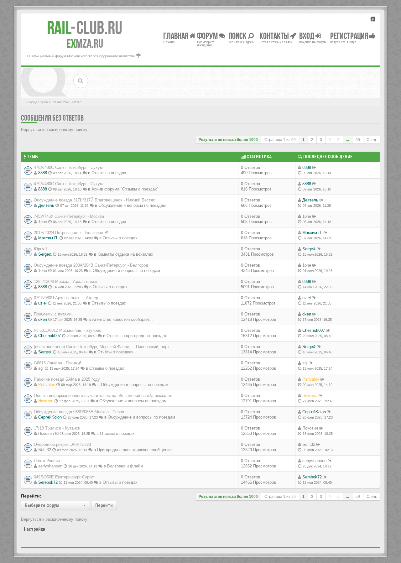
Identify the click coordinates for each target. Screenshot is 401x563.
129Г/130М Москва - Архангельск (65, 281)
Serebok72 (48, 482)
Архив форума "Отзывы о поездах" (125, 189)
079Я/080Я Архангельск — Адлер (66, 297)
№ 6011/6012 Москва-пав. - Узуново (67, 330)
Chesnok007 (49, 335)
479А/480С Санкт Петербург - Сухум (68, 167)
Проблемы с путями (52, 314)
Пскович (46, 433)
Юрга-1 (40, 249)
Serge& (45, 254)
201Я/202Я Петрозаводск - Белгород (68, 232)
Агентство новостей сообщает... (122, 319)
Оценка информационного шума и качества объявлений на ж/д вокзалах (103, 395)
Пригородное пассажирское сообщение (134, 449)
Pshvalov (46, 384)
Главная (176, 35)
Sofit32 (44, 449)
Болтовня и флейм (125, 466)
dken (42, 319)
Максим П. (48, 238)
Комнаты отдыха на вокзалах (125, 254)
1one (42, 221)
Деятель (46, 205)
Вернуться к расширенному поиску (54, 129)
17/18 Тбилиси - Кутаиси (57, 428)
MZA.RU (84, 43)
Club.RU (84, 28)
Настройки (34, 529)
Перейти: (31, 495)
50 (358, 140)
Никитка (45, 401)
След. (372, 140)
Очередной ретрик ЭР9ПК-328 (62, 444)
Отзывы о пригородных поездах (137, 335)
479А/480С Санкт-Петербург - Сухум (68, 183)
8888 (42, 172)
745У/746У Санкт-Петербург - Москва (69, 216)
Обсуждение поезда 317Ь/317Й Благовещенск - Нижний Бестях (94, 200)
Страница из (280, 140)
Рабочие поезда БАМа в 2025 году (67, 379)
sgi (41, 368)
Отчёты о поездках (115, 352)
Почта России (47, 460)
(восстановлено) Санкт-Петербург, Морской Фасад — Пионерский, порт (101, 346)
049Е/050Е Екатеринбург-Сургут (64, 477)
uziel (42, 303)
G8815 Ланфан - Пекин (55, 363)
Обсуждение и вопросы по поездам (132, 205)
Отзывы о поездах (108, 172)
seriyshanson (50, 466)
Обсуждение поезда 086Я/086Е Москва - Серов (79, 411)
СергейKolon (50, 417)
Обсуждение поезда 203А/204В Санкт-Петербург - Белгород (91, 265)
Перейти (104, 505)
